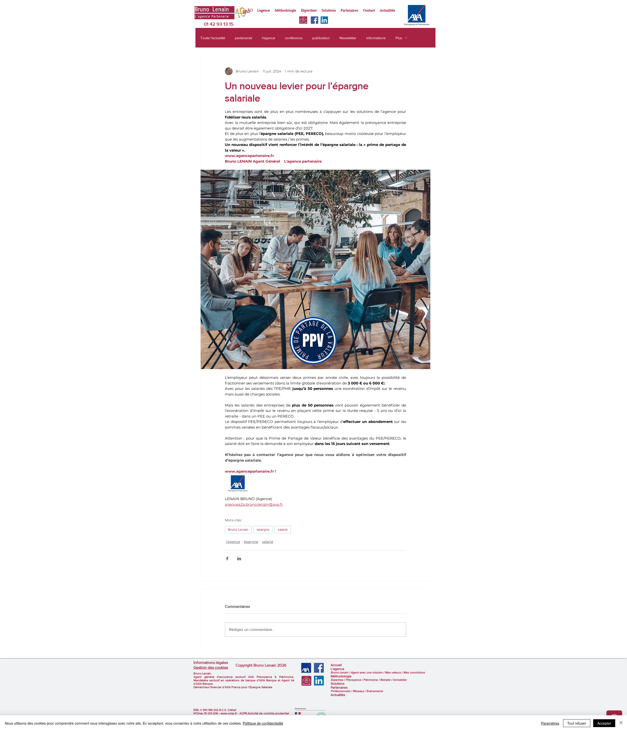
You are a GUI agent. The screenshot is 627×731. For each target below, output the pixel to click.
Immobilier (400, 680)
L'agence (337, 669)
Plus (399, 38)
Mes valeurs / (394, 672)
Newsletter (347, 38)
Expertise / (338, 680)
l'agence (268, 38)
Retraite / (386, 680)
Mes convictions (414, 672)
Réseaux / (359, 691)
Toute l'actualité (212, 38)
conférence (293, 38)
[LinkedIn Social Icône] (324, 20)
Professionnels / (342, 691)
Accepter (604, 723)
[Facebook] (314, 20)
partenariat (243, 38)
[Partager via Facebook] (227, 558)
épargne (263, 529)
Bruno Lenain (238, 529)
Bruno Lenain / (341, 672)
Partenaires (339, 687)
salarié (283, 529)
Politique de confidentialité (263, 723)
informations (376, 38)
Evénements (374, 691)
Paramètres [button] (550, 723)
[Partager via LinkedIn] (239, 558)
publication (321, 38)
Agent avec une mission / (368, 672)
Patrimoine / (371, 680)
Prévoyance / (354, 680)
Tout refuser (576, 723)
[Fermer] (621, 723)
